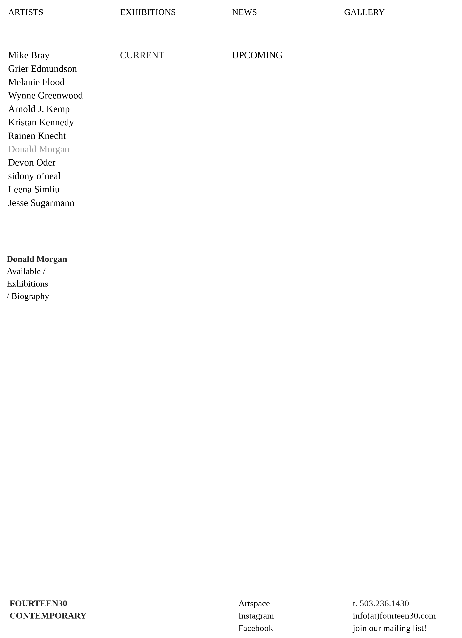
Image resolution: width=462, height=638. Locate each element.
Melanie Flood (36, 82)
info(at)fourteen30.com (394, 616)
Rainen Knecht (37, 135)
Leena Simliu (34, 189)
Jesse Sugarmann (41, 202)
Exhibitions (27, 284)
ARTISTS (25, 12)
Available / (26, 271)
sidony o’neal (34, 176)
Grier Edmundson (42, 68)
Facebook (255, 628)
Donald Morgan (38, 149)
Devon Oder (32, 162)
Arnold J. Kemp (39, 109)
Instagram (256, 616)
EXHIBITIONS (148, 12)
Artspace (254, 603)
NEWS (244, 12)
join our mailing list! (390, 628)
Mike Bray (29, 55)
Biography (30, 296)
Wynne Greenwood (45, 95)
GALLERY (364, 12)
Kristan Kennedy (41, 122)
